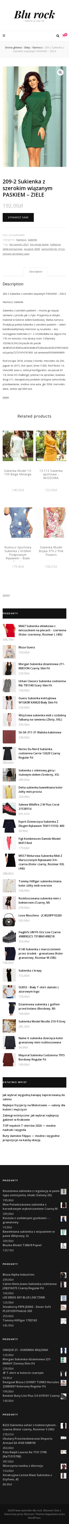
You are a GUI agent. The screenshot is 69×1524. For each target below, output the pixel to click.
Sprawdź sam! (18, 217)
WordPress (34, 1517)
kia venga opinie (39, 244)
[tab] (36, 271)
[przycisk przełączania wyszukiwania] (57, 36)
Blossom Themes (34, 1514)
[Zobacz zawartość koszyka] (63, 36)
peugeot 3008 (32, 249)
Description (35, 271)
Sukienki (32, 239)
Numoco (21, 239)
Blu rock (34, 14)
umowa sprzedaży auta (16, 253)
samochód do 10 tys (53, 249)
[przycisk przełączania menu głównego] (4, 35)
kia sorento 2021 (19, 244)
